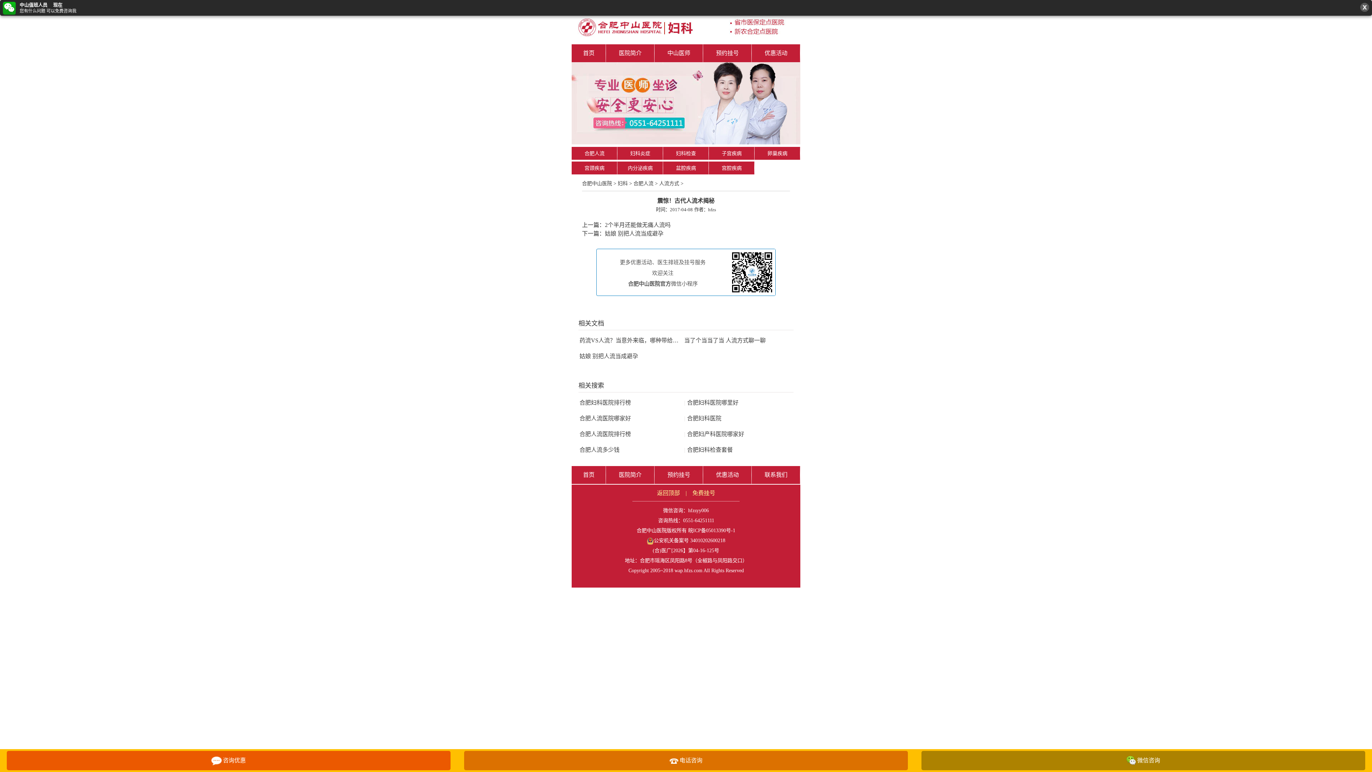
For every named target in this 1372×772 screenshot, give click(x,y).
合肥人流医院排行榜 (605, 434)
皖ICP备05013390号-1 (711, 530)
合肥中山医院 (597, 183)
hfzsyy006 (698, 510)
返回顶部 (668, 493)
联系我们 (776, 475)
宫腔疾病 (732, 168)
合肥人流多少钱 (600, 450)
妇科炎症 (640, 153)
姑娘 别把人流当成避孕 (634, 234)
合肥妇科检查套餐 (708, 450)
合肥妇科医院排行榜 (605, 403)
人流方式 (669, 183)
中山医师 (678, 53)
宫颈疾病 (595, 168)
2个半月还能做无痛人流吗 (638, 225)
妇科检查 (686, 153)
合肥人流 (595, 153)
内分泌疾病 (640, 168)
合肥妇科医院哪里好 (711, 403)
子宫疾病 (732, 153)
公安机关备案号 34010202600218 (689, 540)
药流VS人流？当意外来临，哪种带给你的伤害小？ (643, 340)
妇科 (623, 183)
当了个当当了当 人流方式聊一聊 (725, 340)
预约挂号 (727, 53)
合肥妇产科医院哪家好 (714, 434)
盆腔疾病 (686, 168)
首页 (589, 53)
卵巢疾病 (777, 153)
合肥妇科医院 (702, 418)
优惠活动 (776, 53)
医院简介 (630, 53)
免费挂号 (703, 493)
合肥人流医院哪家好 (605, 418)
